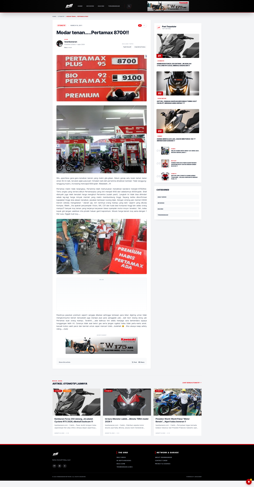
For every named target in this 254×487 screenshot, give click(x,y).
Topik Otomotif (127, 47)
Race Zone (121, 464)
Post (135, 362)
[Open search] (129, 6)
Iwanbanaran (70, 42)
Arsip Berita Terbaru (140, 47)
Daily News (162, 197)
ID (140, 25)
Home (54, 16)
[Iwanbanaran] (168, 6)
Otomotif (61, 16)
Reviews (161, 203)
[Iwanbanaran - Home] (69, 6)
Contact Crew (161, 460)
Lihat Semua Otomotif (191, 382)
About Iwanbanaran (163, 457)
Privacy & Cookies (162, 464)
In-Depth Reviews (124, 460)
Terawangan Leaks (125, 467)
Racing (160, 209)
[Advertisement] (101, 295)
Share (142, 362)
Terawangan (163, 215)
